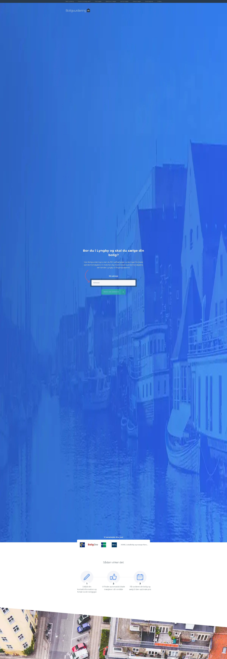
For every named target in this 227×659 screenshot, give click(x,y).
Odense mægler (137, 1)
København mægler (111, 1)
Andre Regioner (149, 1)
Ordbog (159, 1)
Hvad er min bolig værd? (84, 1)
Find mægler (98, 1)
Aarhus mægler (124, 1)
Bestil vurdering (70, 1)
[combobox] (114, 283)
